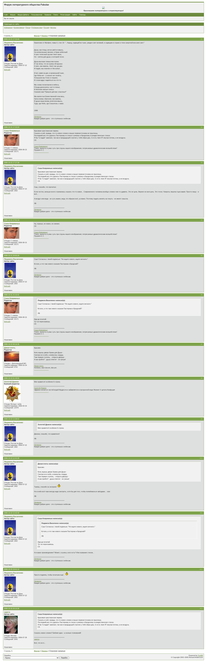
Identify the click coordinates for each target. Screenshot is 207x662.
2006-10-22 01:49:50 (11, 378)
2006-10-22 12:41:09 (11, 458)
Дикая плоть (9, 348)
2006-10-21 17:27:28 (11, 163)
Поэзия (46, 27)
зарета (7, 612)
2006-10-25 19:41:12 (11, 569)
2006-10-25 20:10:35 (11, 608)
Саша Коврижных (12, 131)
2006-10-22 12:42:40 (11, 513)
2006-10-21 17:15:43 (11, 39)
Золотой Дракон (11, 382)
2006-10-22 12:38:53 (11, 419)
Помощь (82, 15)
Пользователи (36, 15)
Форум (12, 15)
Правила (47, 15)
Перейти (7, 655)
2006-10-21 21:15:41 (11, 295)
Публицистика (36, 27)
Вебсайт (7, 70)
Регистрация (65, 15)
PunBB (200, 655)
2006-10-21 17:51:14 (11, 220)
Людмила (37, 117)
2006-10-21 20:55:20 (11, 255)
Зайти (74, 15)
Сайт (6, 15)
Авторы (53, 27)
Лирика (44, 36)
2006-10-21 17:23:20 (11, 127)
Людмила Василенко (13, 43)
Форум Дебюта (23, 15)
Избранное (8, 27)
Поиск (55, 15)
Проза (27, 27)
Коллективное (19, 27)
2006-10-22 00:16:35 (11, 344)
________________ (41, 152)
